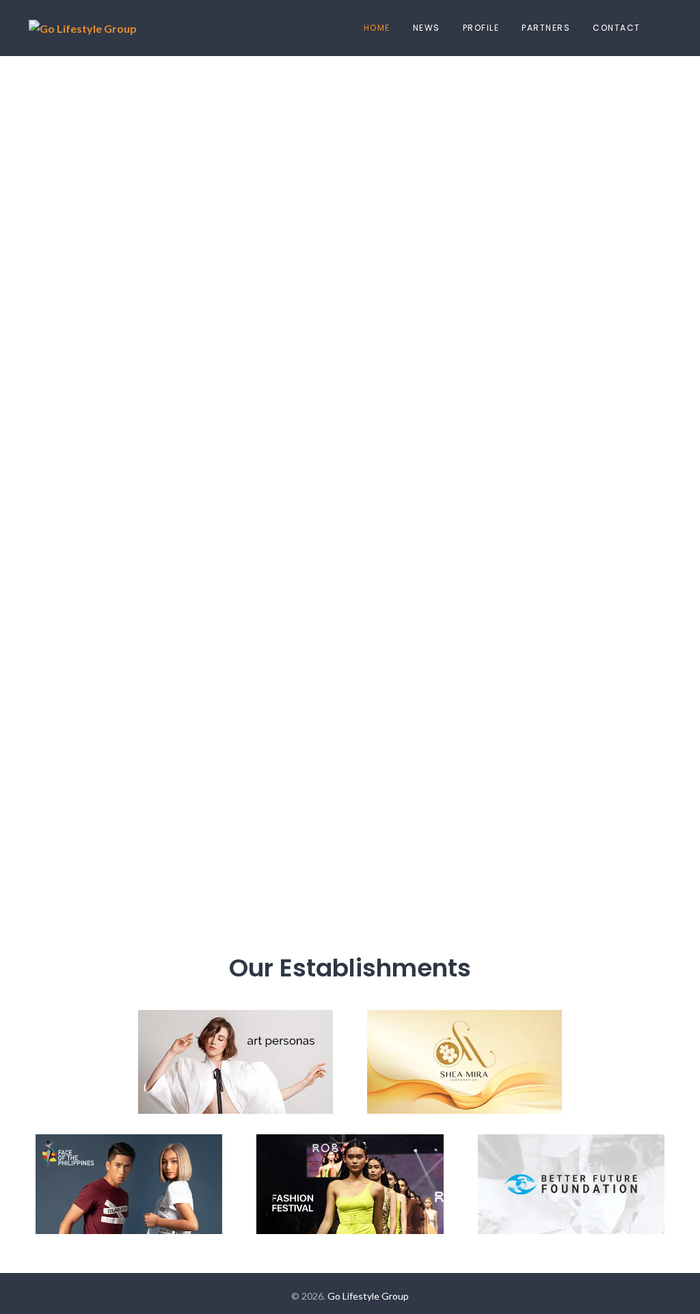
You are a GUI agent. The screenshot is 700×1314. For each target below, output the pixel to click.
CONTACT (617, 27)
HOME (377, 27)
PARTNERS (546, 27)
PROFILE (481, 27)
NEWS (426, 27)
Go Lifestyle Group (368, 1296)
